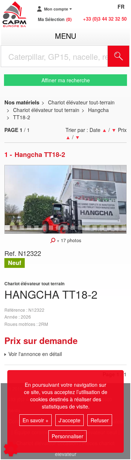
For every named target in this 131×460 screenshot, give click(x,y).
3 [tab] (22, 231)
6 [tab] (44, 231)
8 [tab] (59, 231)
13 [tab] (97, 231)
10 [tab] (75, 231)
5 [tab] (37, 231)
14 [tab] (104, 231)
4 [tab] (30, 231)
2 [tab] (15, 231)
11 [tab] (83, 231)
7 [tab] (52, 231)
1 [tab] (8, 231)
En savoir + (35, 420)
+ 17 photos (68, 240)
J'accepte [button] (69, 420)
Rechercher (128, 56)
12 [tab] (90, 231)
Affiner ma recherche (65, 80)
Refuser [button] (100, 420)
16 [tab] (119, 231)
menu (65, 35)
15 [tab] (112, 231)
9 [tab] (66, 231)
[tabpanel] (65, 199)
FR (121, 6)
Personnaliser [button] (67, 436)
